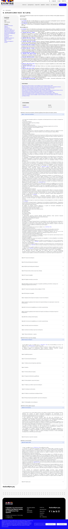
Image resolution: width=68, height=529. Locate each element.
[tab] (43, 185)
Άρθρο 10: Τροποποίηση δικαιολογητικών (29, 358)
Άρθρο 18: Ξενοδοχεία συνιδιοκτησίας (28, 389)
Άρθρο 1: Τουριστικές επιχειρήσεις (28, 114)
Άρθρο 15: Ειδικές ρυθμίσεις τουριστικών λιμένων (30, 380)
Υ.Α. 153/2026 (23, 20)
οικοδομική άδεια (25, 91)
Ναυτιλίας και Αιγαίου (8, 35)
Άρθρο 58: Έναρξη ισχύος (26, 481)
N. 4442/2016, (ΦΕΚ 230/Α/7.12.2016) (28, 66)
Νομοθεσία (43, 4)
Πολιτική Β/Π (29, 510)
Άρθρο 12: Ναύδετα (25, 367)
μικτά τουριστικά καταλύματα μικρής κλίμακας (30, 90)
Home (3, 10)
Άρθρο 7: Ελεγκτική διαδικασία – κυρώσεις (29, 334)
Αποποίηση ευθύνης (31, 507)
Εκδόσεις (47, 4)
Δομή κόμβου (29, 512)
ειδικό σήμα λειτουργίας (39, 86)
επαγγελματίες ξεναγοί (57, 86)
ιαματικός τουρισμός (43, 87)
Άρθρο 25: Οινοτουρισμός (26, 407)
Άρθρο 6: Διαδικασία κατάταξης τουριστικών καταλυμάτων (32, 329)
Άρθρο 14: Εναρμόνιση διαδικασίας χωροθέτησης (30, 376)
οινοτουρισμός (31, 91)
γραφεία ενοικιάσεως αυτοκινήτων (28, 86)
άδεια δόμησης (24, 85)
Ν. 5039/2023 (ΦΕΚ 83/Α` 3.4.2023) (28, 32)
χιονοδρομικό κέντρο (25, 95)
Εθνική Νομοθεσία (8, 10)
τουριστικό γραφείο (34, 94)
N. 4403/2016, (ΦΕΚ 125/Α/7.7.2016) (27, 68)
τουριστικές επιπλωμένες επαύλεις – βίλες (47, 92)
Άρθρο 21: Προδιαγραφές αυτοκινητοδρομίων (30, 402)
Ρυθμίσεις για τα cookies (39, 524)
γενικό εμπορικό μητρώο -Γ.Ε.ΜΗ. (47, 85)
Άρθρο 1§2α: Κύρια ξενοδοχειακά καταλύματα (30, 262)
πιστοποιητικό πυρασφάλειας (47, 91)
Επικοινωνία (62, 4)
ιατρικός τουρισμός (50, 87)
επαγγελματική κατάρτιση (34, 87)
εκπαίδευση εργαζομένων (47, 86)
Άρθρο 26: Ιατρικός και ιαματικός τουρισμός (30, 436)
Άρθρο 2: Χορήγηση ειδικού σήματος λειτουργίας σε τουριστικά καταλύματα (35, 297)
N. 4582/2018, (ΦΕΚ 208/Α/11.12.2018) (29, 53)
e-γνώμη (58, 0)
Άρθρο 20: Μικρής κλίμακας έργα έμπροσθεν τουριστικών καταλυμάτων (34, 397)
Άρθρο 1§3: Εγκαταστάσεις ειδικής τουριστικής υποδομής (32, 270)
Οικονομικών (6, 36)
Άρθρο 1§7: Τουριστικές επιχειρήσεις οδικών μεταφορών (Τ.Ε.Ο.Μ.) (33, 289)
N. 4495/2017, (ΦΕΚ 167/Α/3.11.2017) (28, 63)
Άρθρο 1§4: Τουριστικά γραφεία (27, 275)
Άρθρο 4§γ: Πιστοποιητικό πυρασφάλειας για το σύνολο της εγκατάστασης (35, 321)
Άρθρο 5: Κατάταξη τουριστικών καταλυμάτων (30, 325)
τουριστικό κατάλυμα (42, 94)
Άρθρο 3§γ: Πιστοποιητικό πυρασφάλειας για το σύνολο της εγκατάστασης (35, 307)
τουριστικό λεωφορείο (50, 94)
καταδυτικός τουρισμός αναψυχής (28, 89)
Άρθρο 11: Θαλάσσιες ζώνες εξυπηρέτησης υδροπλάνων (31, 363)
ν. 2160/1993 (36, 241)
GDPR (28, 509)
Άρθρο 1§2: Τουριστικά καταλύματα (28, 257)
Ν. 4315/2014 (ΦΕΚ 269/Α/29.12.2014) (28, 78)
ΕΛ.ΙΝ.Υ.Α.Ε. (24, 4)
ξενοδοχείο (54, 90)
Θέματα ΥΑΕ (37, 4)
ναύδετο (40, 90)
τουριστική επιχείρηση (26, 94)
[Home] (7, 2)
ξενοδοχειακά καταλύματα (47, 90)
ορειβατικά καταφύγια (38, 91)
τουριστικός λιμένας (57, 94)
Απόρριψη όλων (50, 524)
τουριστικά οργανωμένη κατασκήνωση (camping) (30, 92)
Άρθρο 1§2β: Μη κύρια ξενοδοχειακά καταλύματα (30, 266)
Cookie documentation (5, 526)
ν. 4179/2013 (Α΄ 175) (36, 447)
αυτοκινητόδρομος (37, 85)
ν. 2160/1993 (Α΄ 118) (43, 344)
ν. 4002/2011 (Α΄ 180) (44, 166)
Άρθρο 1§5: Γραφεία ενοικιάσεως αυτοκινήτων (30, 279)
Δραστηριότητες (31, 4)
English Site (64, 0)
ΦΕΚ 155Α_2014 (26, 107)
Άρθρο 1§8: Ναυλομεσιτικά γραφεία (28, 293)
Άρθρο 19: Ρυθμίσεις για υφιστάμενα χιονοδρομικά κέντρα (32, 393)
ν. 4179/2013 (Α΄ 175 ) (41, 182)
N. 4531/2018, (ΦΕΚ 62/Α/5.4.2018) (27, 57)
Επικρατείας (6, 34)
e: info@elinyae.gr (9, 517)
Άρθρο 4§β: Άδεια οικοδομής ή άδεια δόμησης (30, 316)
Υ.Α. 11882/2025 (24, 23)
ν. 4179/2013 (34, 194)
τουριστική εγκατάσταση (39, 93)
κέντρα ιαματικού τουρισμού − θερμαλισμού (42, 89)
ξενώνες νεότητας (59, 90)
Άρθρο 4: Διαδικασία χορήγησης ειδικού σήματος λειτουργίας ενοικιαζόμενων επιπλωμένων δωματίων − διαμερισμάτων (40, 312)
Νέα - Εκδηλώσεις (54, 4)
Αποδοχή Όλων (61, 524)
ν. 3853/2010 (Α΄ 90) (36, 462)
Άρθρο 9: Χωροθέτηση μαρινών (27, 354)
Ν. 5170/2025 (23, 29)
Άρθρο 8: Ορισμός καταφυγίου (27, 339)
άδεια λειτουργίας (30, 85)
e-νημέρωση (54, 0)
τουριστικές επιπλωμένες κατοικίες (28, 93)
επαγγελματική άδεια (25, 87)
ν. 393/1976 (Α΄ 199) (48, 226)
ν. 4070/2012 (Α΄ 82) (31, 345)
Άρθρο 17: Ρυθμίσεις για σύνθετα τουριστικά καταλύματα (32, 384)
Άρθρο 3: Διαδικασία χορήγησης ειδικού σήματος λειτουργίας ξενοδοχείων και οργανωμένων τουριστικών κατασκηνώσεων (40, 302)
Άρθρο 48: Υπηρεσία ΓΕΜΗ (26, 442)
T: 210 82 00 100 (9, 516)
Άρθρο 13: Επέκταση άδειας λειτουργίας (29, 371)
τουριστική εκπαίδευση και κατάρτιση (51, 93)
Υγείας (5, 40)
